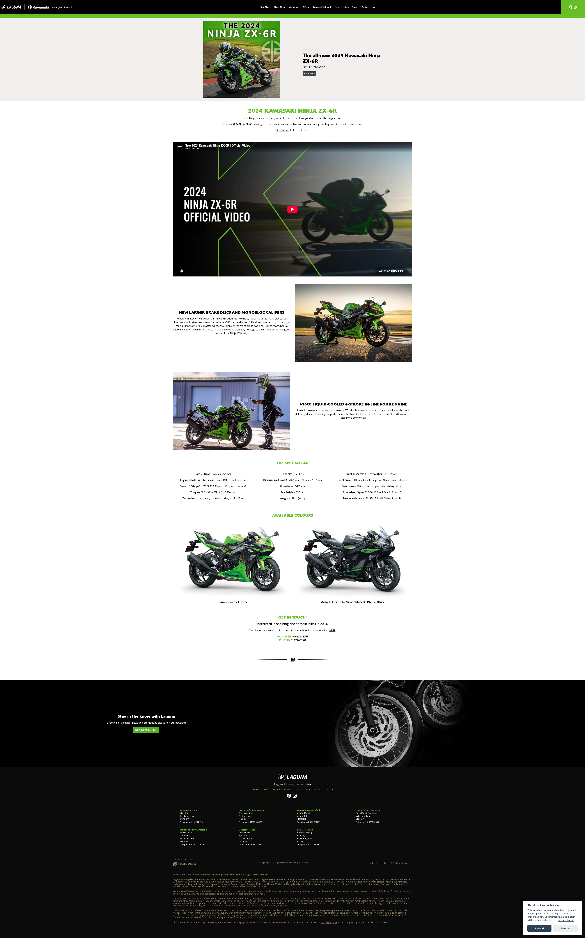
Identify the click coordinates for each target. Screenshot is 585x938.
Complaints (407, 863)
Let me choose (566, 920)
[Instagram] (295, 795)
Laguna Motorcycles (189, 810)
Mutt (308, 789)
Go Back (310, 73)
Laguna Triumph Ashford (308, 810)
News (338, 7)
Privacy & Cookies (392, 863)
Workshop (294, 7)
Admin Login (375, 863)
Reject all (565, 928)
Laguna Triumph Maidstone (368, 810)
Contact (365, 7)
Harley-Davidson (260, 789)
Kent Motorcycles (305, 829)
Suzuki (318, 789)
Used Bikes (279, 7)
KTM (299, 789)
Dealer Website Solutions (182, 859)
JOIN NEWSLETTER (146, 730)
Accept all (539, 928)
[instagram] (575, 7)
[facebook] (570, 7)
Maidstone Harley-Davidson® (193, 829)
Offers (306, 7)
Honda (276, 789)
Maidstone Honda (247, 829)
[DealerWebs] (185, 864)
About (355, 7)
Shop (346, 7)
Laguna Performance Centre (251, 810)
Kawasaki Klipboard (322, 7)
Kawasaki (288, 789)
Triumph (329, 789)
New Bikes (266, 7)
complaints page (329, 922)
